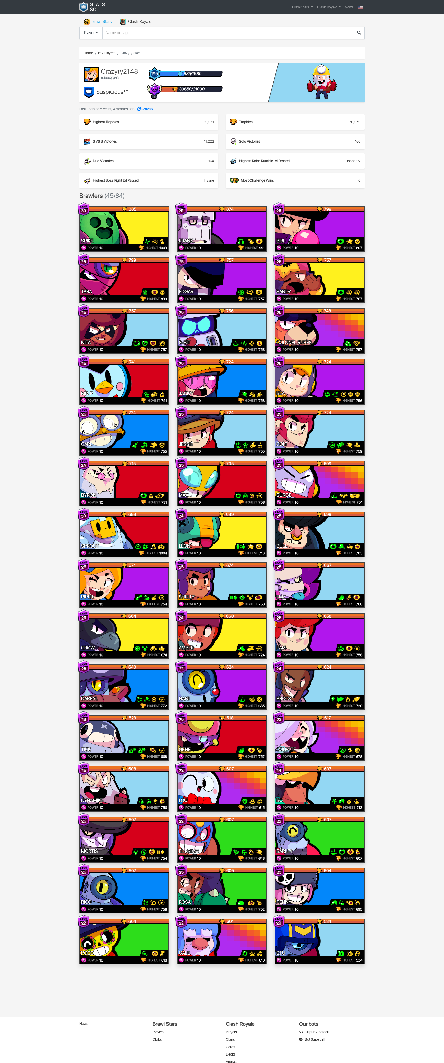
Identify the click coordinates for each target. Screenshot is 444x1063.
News (349, 7)
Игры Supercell (317, 1032)
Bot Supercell (315, 1039)
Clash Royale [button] (327, 7)
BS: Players (106, 53)
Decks (231, 1054)
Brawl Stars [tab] (102, 22)
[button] (360, 7)
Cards (230, 1047)
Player (89, 33)
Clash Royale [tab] (139, 22)
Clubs (157, 1039)
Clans (230, 1039)
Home (88, 53)
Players (158, 1032)
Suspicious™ (112, 92)
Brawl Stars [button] (301, 7)
